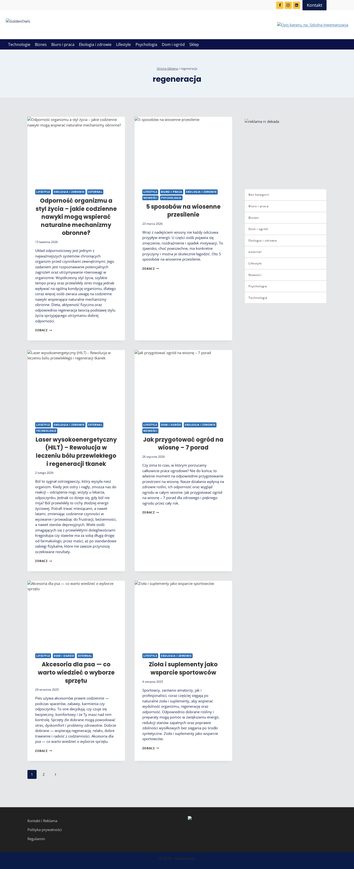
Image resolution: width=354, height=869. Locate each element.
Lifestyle (123, 44)
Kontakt (314, 5)
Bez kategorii (259, 195)
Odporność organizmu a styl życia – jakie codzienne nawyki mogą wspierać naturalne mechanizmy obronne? (76, 217)
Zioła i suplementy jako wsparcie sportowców (183, 668)
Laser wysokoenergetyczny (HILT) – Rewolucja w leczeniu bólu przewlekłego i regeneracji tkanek (76, 452)
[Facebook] (279, 5)
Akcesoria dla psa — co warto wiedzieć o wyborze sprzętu (76, 672)
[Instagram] (288, 5)
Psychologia (146, 44)
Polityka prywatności (44, 829)
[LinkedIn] (296, 5)
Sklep (194, 44)
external (95, 192)
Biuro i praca (62, 44)
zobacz (43, 330)
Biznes (41, 44)
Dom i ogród (173, 44)
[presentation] (76, 149)
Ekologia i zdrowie (95, 44)
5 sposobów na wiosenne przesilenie (183, 211)
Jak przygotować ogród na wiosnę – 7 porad (183, 444)
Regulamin (36, 838)
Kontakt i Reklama (42, 820)
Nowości (150, 198)
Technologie (19, 44)
